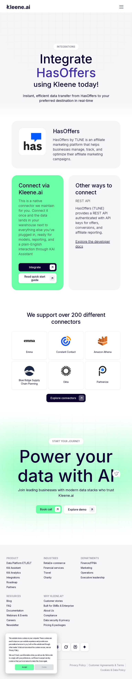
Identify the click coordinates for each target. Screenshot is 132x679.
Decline (44, 667)
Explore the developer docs (92, 243)
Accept (24, 667)
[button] (121, 7)
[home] (18, 7)
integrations (66, 46)
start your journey (66, 441)
